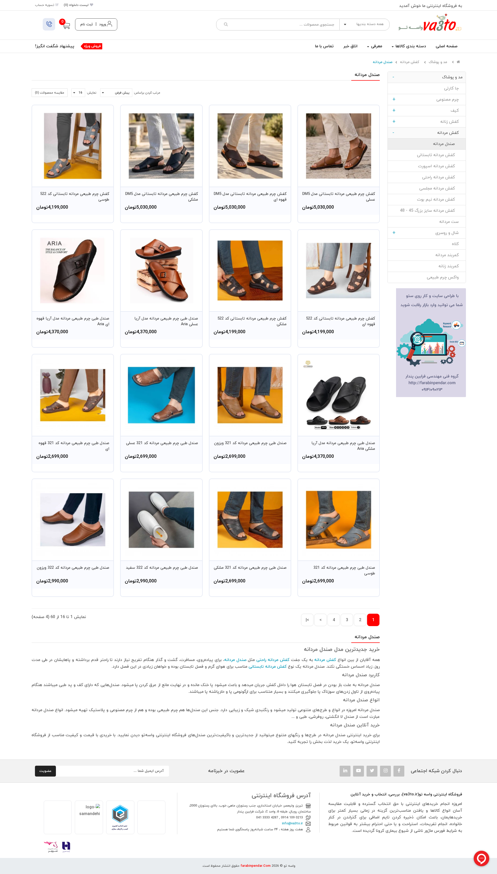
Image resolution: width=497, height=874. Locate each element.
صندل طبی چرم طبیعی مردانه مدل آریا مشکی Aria (343, 446)
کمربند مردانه (449, 255)
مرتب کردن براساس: (147, 93)
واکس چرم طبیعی (445, 277)
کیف (427, 110)
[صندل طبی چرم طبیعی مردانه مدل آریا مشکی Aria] (338, 395)
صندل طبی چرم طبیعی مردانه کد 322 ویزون (73, 568)
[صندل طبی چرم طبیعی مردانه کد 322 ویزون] (72, 519)
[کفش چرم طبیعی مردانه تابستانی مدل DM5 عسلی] (338, 145)
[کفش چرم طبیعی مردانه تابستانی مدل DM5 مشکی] (161, 145)
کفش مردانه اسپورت (440, 166)
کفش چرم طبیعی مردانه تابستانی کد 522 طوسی (74, 197)
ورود (102, 24)
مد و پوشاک (438, 62)
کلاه (457, 244)
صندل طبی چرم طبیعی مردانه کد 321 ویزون (250, 443)
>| (307, 620)
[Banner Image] (431, 342)
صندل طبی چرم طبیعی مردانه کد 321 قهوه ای (74, 446)
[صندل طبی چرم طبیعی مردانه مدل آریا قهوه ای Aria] (72, 270)
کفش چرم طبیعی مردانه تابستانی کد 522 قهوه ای (340, 321)
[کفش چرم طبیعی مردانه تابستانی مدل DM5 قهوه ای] (250, 145)
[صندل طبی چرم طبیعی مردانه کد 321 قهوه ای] (72, 395)
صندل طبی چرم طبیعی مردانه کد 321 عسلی (162, 443)
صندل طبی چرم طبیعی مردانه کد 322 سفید (162, 568)
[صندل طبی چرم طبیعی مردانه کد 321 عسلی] (161, 395)
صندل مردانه (382, 62)
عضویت (45, 771)
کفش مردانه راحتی (442, 177)
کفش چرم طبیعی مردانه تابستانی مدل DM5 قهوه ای (250, 197)
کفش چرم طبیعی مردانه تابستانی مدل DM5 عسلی (338, 197)
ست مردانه (451, 222)
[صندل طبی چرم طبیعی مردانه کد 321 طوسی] (338, 519)
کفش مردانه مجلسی (441, 188)
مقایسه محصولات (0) (49, 93)
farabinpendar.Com (255, 866)
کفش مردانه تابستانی (440, 155)
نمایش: (91, 93)
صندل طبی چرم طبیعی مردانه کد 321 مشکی (250, 568)
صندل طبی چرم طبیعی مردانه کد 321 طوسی (344, 570)
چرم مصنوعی (427, 99)
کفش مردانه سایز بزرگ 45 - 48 (431, 211)
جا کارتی (453, 88)
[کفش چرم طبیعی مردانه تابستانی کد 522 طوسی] (72, 145)
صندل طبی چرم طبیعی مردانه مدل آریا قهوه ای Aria (72, 321)
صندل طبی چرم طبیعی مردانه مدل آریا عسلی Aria (166, 321)
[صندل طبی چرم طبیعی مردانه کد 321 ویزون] (250, 395)
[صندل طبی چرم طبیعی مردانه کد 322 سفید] (161, 519)
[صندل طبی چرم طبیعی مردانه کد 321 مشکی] (250, 519)
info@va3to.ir (292, 823)
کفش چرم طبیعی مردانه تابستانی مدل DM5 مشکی (161, 197)
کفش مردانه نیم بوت (440, 199)
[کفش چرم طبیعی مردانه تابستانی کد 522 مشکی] (250, 270)
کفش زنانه (427, 121)
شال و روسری (427, 233)
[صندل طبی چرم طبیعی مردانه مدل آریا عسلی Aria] (161, 270)
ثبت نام (86, 24)
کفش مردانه (409, 62)
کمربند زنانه (450, 266)
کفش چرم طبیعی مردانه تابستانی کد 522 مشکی (252, 321)
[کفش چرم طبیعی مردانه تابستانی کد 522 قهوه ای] (338, 270)
